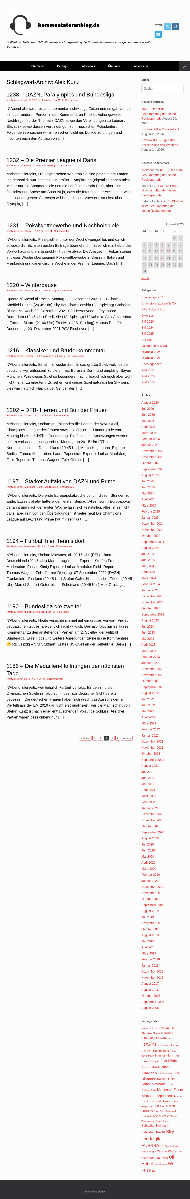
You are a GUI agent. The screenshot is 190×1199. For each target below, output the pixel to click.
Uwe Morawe (160, 1164)
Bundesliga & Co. (153, 297)
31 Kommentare (70, 100)
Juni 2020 (148, 850)
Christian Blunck (150, 1033)
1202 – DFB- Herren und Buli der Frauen (57, 410)
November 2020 (152, 820)
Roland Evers (162, 1121)
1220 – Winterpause (31, 285)
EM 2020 (147, 321)
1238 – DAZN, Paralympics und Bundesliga (60, 94)
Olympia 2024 (150, 352)
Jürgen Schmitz (165, 1073)
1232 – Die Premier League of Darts (51, 160)
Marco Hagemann (157, 1096)
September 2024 (152, 542)
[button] (184, 66)
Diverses (147, 315)
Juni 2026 (148, 414)
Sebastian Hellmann (155, 1125)
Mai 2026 (147, 421)
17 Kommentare (61, 415)
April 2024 (148, 572)
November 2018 (152, 923)
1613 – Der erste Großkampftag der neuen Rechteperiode (158, 113)
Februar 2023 (150, 657)
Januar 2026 (149, 445)
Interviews (88, 66)
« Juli (145, 278)
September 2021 (152, 760)
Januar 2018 (149, 965)
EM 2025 (147, 333)
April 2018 (148, 947)
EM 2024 (147, 327)
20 (162, 258)
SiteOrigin (100, 1192)
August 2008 (150, 1008)
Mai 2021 (147, 784)
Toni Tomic (161, 1157)
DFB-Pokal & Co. (153, 309)
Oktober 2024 (150, 535)
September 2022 (152, 687)
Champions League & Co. (159, 303)
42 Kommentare (64, 290)
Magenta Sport (170, 1089)
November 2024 (152, 530)
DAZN (148, 1044)
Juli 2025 (147, 481)
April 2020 (148, 862)
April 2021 (148, 790)
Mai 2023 (147, 638)
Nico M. (56, 100)
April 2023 (148, 644)
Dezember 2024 (152, 523)
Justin (48, 612)
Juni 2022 (148, 705)
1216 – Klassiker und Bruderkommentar (55, 350)
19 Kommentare (66, 487)
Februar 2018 (150, 959)
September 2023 (152, 614)
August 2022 (150, 693)
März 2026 (148, 433)
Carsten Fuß (169, 1028)
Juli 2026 (147, 408)
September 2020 (152, 832)
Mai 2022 (147, 711)
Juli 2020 (147, 844)
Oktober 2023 (150, 608)
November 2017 (152, 977)
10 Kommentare (62, 231)
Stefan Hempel (148, 1151)
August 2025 (150, 475)
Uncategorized (151, 364)
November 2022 (152, 675)
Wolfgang (147, 170)
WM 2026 (148, 382)
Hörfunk (146, 340)
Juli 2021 (147, 772)
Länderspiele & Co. (154, 346)
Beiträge (62, 66)
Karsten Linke (166, 1079)
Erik (43, 679)
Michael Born (157, 1111)
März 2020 (148, 868)
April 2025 (148, 499)
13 (162, 251)
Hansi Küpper (150, 1061)
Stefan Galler (172, 1146)
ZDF (154, 1170)
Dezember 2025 (152, 451)
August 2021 (150, 765)
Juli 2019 (147, 917)
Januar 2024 (149, 590)
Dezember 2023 (152, 596)
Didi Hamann (162, 1045)
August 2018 (150, 935)
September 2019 (152, 905)
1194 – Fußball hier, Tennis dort (45, 541)
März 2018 (148, 953)
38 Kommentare (55, 679)
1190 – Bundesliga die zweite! (43, 606)
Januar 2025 (149, 517)
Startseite (37, 66)
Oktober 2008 (150, 995)
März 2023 (148, 651)
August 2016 (150, 990)
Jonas (45, 100)
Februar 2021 (150, 802)
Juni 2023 (148, 632)
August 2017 (150, 983)
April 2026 (148, 427)
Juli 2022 (147, 699)
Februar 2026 (150, 439)
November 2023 (152, 602)
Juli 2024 (147, 554)
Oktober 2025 (150, 463)
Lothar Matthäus (153, 1084)
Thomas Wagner (167, 1151)
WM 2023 (148, 376)
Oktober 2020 (150, 826)
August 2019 (150, 911)
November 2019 (152, 893)
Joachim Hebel (150, 1067)
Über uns (114, 66)
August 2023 (150, 620)
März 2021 (148, 796)
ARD (158, 1028)
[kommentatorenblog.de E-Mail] (158, 34)
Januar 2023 (149, 663)
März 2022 (148, 723)
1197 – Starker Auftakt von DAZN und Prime (61, 481)
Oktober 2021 (150, 753)
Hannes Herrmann (167, 1055)
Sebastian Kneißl (153, 1132)
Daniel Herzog (164, 1038)
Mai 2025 (147, 493)
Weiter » (127, 738)
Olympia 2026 (150, 358)
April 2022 (148, 717)
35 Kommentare (64, 546)
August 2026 (150, 402)
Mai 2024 (147, 566)
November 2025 (152, 457)
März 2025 (148, 505)
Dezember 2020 (152, 814)
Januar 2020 (149, 881)
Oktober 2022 (150, 681)
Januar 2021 (149, 808)
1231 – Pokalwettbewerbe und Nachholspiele (62, 225)
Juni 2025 (148, 487)
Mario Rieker (163, 1101)
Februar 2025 (150, 511)
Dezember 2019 (152, 887)
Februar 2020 (150, 874)
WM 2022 (148, 370)
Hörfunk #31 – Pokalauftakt (160, 129)
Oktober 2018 (150, 929)
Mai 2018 (147, 941)
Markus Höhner (156, 1106)
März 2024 (148, 578)
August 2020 (150, 838)
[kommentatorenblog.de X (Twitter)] (167, 26)
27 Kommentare (63, 165)
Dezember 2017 (152, 971)
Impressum (140, 66)
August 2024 (150, 548)
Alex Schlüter (148, 1028)
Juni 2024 (148, 560)
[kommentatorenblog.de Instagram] (175, 26)
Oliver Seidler (161, 1116)
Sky (170, 1131)
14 (168, 251)
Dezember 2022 (152, 669)
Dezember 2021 (152, 741)
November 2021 (152, 747)
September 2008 (152, 1002)
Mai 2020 (147, 856)
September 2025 (152, 469)
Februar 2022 (150, 729)
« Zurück (85, 738)
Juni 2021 (148, 778)
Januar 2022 (149, 735)
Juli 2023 (147, 626)
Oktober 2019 (150, 899)
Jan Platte (169, 1061)
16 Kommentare (76, 356)
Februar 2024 (150, 584)
